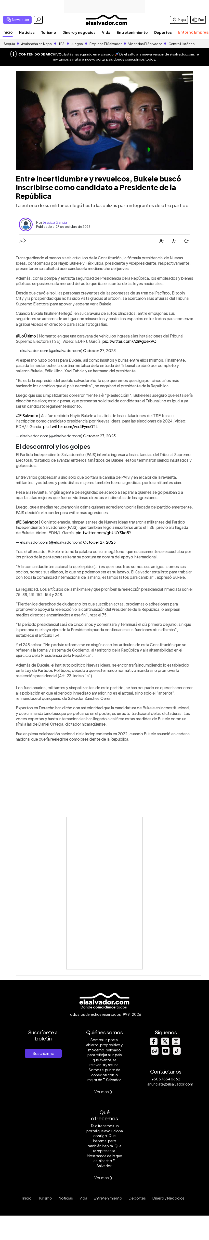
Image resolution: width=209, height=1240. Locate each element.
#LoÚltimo (26, 335)
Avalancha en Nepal (37, 44)
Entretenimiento (132, 32)
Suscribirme (43, 1053)
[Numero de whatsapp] (154, 1053)
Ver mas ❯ (103, 1091)
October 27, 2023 (99, 350)
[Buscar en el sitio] (38, 20)
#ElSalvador (27, 415)
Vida (106, 32)
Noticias (27, 32)
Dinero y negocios (79, 32)
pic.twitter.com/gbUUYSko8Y (103, 532)
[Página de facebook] (153, 1043)
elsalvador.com (181, 54)
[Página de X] (165, 1043)
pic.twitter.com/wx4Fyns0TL (70, 426)
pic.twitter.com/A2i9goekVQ (129, 341)
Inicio (8, 32)
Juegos (77, 44)
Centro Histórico (181, 44)
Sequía (9, 44)
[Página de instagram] (176, 1043)
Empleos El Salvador (105, 44)
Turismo (48, 32)
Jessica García (55, 222)
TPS (61, 44)
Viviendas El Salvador (145, 44)
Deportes (163, 32)
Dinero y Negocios (168, 1198)
